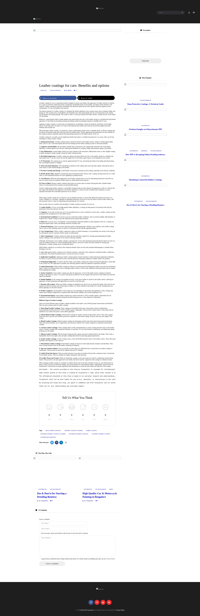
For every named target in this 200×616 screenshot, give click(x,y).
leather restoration (48, 437)
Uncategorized (55, 90)
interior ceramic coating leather (53, 433)
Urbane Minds (120, 610)
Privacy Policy (110, 559)
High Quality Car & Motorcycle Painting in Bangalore (99, 495)
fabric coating (91, 430)
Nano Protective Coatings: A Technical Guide (145, 104)
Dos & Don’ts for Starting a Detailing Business (51, 495)
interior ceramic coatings (78, 433)
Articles (43, 90)
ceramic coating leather (73, 430)
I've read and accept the (146, 65)
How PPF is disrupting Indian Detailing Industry (145, 154)
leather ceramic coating (101, 433)
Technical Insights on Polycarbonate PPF (145, 129)
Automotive (42, 489)
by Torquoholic (43, 501)
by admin (69, 90)
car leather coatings (53, 430)
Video (111, 489)
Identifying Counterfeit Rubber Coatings (145, 180)
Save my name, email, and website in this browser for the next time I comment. (64, 533)
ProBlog (144, 150)
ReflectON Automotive (87, 610)
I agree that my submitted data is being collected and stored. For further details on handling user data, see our (78, 559)
